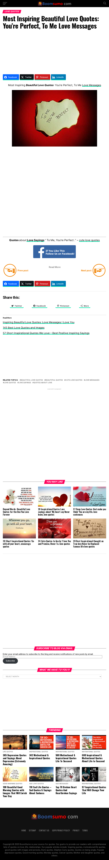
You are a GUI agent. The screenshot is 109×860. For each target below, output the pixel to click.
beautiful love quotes (32, 380)
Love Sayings (24, 383)
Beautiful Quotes (54, 380)
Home (23, 830)
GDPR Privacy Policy (61, 830)
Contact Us (44, 830)
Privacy (76, 830)
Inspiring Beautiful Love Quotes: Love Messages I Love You (38, 322)
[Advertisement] (54, 52)
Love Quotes (10, 383)
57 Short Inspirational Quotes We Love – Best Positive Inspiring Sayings (46, 333)
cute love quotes (89, 240)
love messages (92, 380)
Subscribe (10, 661)
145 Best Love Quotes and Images (23, 327)
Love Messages (91, 85)
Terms (85, 830)
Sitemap (32, 830)
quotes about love (42, 383)
